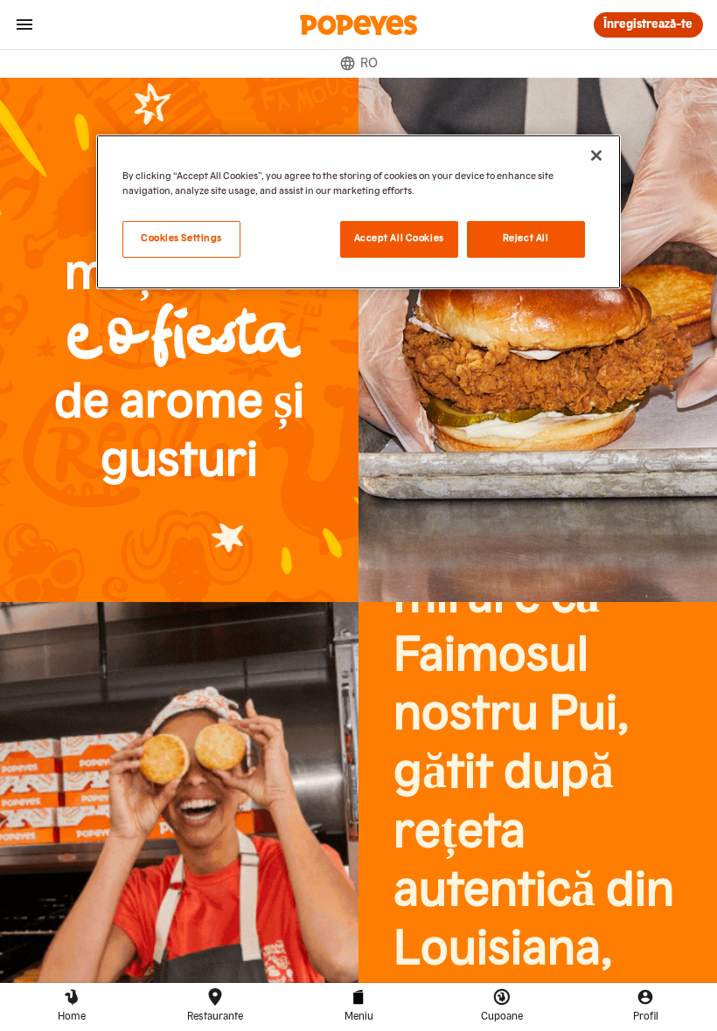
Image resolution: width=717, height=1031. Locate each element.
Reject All (526, 238)
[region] (358, 212)
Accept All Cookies (399, 238)
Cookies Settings (181, 238)
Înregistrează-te (648, 24)
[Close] (596, 155)
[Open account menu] (24, 24)
